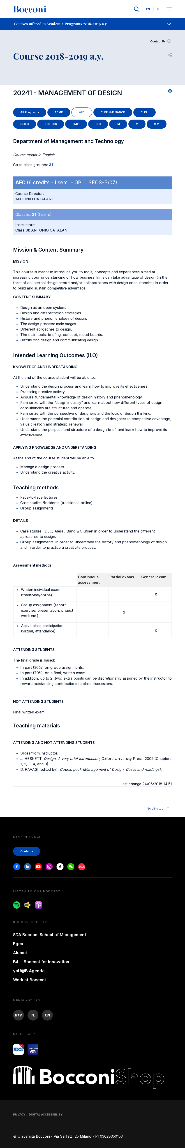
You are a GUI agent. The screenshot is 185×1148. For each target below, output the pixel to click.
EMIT (76, 124)
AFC (82, 112)
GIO (98, 124)
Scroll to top (155, 808)
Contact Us (158, 41)
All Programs (29, 112)
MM (156, 124)
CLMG (24, 124)
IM (118, 124)
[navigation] (92, 24)
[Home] (29, 9)
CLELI (144, 112)
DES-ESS (50, 124)
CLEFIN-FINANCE (113, 112)
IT (158, 9)
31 (51, 164)
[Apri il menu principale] (169, 9)
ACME (59, 112)
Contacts (26, 851)
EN (148, 9)
